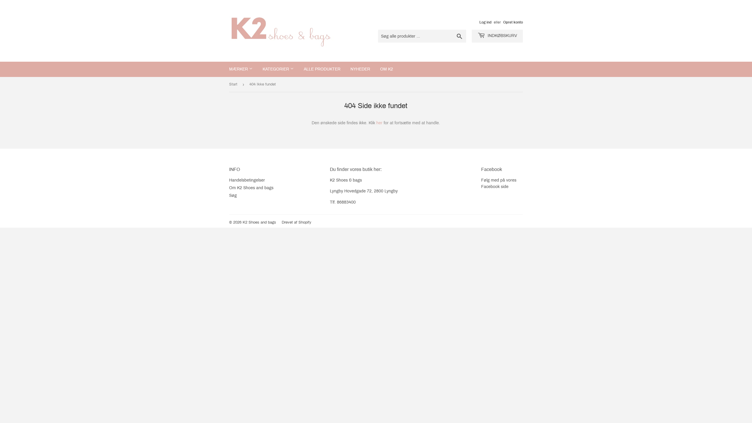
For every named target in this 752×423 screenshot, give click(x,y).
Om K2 (386, 69)
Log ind (485, 22)
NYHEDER (360, 69)
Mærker (239, 69)
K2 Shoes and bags (259, 222)
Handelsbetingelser (247, 180)
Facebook (490, 186)
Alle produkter (322, 69)
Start (233, 84)
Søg (233, 195)
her (379, 123)
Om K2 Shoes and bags (251, 188)
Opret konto (513, 22)
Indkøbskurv (501, 35)
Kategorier (276, 69)
